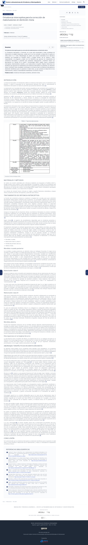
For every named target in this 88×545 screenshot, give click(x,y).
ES (49, 47)
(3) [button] (52, 117)
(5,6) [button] (11, 319)
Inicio (49, 2)
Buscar (81, 7)
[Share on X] (75, 12)
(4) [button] (12, 220)
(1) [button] (45, 85)
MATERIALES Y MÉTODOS (66, 22)
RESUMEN (63, 19)
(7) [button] (52, 358)
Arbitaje (73, 2)
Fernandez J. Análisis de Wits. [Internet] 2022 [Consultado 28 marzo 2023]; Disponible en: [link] (30, 479)
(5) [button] (35, 261)
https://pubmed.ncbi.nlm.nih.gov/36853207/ (17, 484)
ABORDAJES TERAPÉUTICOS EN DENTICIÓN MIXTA (71, 25)
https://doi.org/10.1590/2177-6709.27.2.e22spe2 (25, 476)
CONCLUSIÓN (64, 27)
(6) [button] (15, 282)
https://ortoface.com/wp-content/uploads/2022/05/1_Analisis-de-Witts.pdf (24, 480)
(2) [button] (50, 94)
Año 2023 (15, 10)
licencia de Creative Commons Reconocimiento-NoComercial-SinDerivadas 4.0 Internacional (44, 534)
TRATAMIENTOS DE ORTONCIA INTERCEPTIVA (70, 24)
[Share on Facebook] (72, 12)
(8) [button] (54, 370)
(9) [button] (12, 373)
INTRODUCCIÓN (64, 21)
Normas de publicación (64, 2)
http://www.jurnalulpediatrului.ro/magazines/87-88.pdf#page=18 (22, 467)
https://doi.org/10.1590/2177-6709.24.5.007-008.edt (19, 472)
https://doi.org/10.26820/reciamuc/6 (39, 460)
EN (52, 47)
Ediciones (55, 2)
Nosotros (79, 2)
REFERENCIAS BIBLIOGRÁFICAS (67, 28)
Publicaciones (9, 10)
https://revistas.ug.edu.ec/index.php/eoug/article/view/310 (20, 493)
